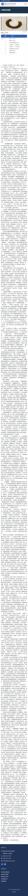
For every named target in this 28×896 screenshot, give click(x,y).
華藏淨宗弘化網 (4, 876)
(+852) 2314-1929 (6, 858)
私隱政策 (14, 891)
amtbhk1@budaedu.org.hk (8, 860)
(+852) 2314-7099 (6, 856)
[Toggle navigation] (25, 4)
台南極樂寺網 (4, 878)
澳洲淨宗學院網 (4, 874)
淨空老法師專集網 (5, 872)
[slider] (21, 29)
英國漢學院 (3, 881)
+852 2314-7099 (6, 0)
